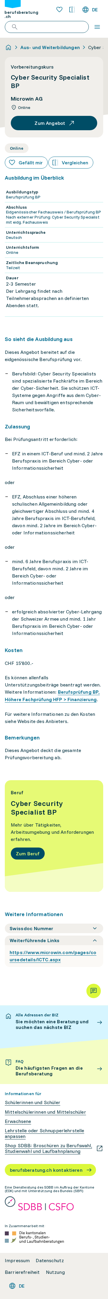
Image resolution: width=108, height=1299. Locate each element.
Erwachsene (18, 1121)
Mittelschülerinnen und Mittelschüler (45, 1112)
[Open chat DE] (93, 991)
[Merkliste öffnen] (59, 10)
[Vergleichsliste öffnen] (72, 10)
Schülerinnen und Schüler (32, 1102)
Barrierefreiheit (22, 1272)
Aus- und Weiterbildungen (50, 47)
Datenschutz (50, 1260)
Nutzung (55, 1272)
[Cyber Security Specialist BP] (54, 836)
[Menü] (97, 27)
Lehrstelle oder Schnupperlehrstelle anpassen (44, 1133)
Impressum (17, 1260)
